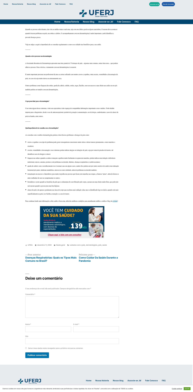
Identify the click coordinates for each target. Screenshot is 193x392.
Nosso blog (31, 4)
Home (6, 4)
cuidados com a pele (77, 245)
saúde (104, 245)
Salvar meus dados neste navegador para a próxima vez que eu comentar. (55, 348)
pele (99, 245)
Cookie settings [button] (177, 389)
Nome (28, 324)
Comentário (30, 294)
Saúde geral (60, 245)
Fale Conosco (60, 4)
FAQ (71, 4)
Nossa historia (17, 4)
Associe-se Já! (45, 4)
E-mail (76, 324)
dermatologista (91, 245)
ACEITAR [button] (187, 388)
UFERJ (30, 245)
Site (26, 336)
